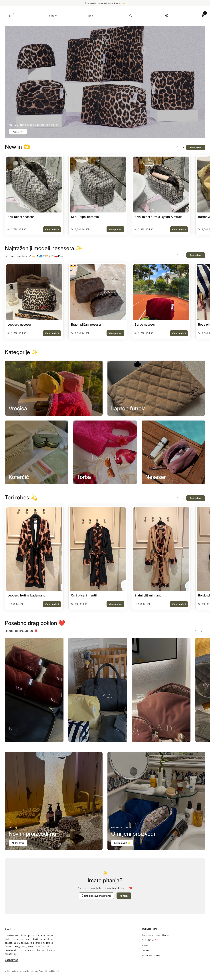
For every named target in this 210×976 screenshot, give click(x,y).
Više (92, 15)
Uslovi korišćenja (151, 955)
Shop (53, 15)
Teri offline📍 (149, 940)
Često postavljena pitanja (155, 935)
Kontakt (123, 895)
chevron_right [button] (183, 147)
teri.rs (10, 929)
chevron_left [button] (177, 147)
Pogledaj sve (18, 132)
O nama (145, 945)
